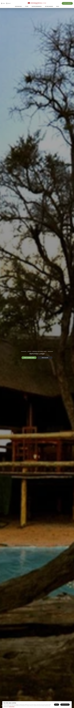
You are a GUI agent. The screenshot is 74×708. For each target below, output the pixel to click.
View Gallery (45, 357)
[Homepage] (1, 705)
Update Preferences (65, 704)
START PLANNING (67, 3)
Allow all (56, 704)
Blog (57, 6)
